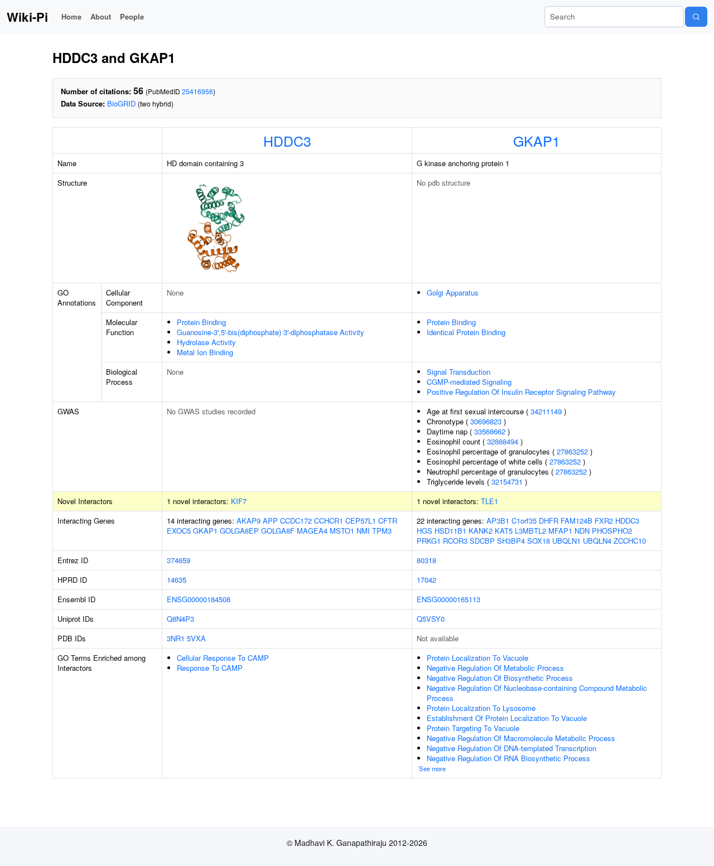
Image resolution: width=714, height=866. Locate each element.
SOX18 (538, 540)
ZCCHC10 (630, 540)
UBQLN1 (566, 540)
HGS (424, 530)
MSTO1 (342, 530)
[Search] (696, 17)
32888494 (502, 441)
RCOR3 (455, 540)
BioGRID (121, 103)
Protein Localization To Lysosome (481, 708)
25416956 (197, 91)
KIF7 (239, 501)
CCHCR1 (328, 520)
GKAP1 (536, 140)
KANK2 (481, 530)
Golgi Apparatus (453, 292)
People (132, 16)
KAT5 (504, 530)
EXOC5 (179, 530)
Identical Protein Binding (466, 332)
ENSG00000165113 (448, 599)
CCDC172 (296, 520)
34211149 (546, 411)
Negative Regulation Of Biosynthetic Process (500, 678)
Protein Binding (201, 322)
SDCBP (482, 540)
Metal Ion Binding (205, 352)
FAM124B (576, 520)
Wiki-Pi (27, 17)
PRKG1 (429, 540)
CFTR (387, 520)
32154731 (507, 481)
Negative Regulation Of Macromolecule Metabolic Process (521, 738)
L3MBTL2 (530, 530)
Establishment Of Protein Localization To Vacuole (507, 718)
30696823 (485, 421)
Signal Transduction (458, 371)
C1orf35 (524, 520)
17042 (426, 579)
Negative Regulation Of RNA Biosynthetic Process (508, 758)
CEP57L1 (360, 520)
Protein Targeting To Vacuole (473, 728)
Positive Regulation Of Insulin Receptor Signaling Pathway (521, 391)
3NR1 (176, 638)
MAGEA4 (312, 530)
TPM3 (382, 530)
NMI (363, 530)
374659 (178, 560)
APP (270, 520)
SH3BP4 (511, 540)
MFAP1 (560, 530)
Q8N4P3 (180, 618)
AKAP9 (248, 520)
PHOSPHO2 (612, 530)
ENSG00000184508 (198, 599)
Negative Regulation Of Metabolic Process (495, 667)
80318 (426, 560)
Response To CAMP (210, 667)
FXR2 (604, 520)
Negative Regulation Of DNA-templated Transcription (511, 748)
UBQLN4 (597, 540)
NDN (582, 530)
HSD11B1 (450, 530)
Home (71, 16)
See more (432, 768)
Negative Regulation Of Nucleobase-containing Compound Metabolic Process (537, 693)
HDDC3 (287, 140)
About (100, 16)
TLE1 (489, 501)
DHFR (548, 520)
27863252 (572, 451)
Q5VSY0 (431, 618)
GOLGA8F (278, 530)
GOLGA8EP (239, 530)
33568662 (489, 431)
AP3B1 (497, 520)
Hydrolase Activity (206, 342)
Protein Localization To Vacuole (477, 657)
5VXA (196, 638)
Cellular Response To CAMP (223, 657)
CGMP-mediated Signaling (469, 381)
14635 (176, 579)
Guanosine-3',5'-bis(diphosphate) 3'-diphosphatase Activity (270, 332)
